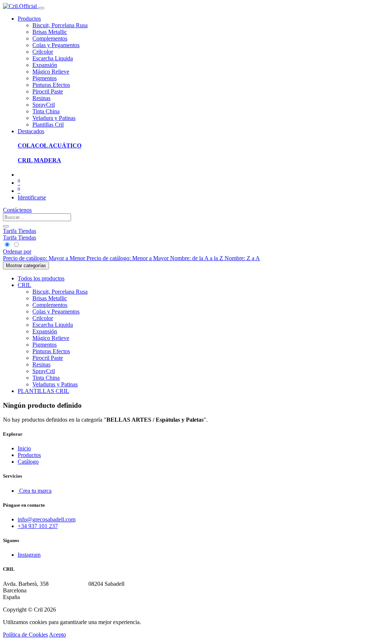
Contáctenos (17, 210)
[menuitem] (60, 25)
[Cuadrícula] (7, 245)
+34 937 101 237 (38, 526)
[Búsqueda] (6, 226)
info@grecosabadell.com (46, 519)
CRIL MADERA (39, 160)
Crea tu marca (35, 491)
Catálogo (28, 461)
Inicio (24, 448)
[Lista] (16, 245)
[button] (17, 251)
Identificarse (32, 197)
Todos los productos (41, 278)
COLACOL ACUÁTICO (49, 145)
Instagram (29, 555)
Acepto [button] (57, 634)
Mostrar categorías (26, 265)
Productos (29, 455)
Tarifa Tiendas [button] (19, 231)
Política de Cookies (25, 634)
